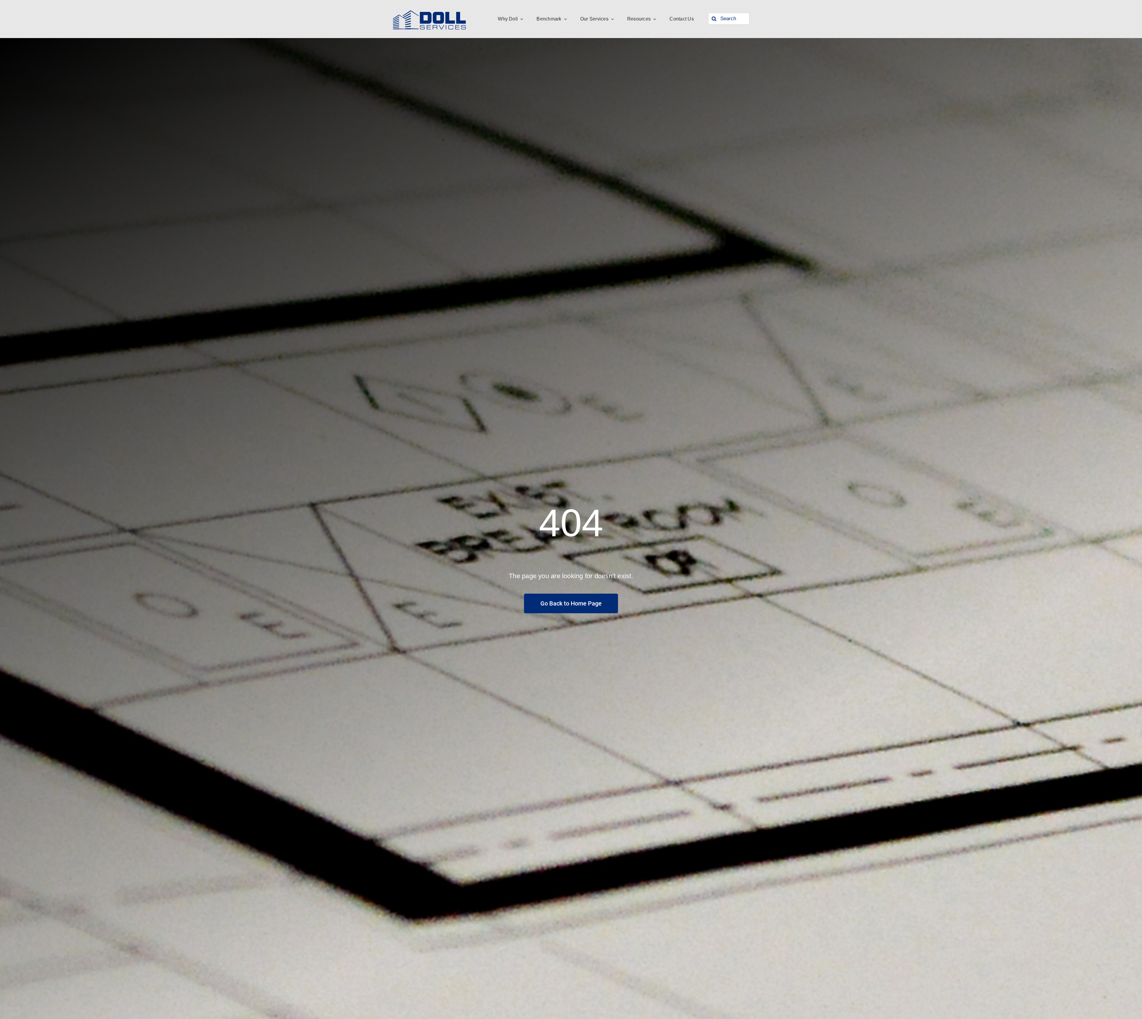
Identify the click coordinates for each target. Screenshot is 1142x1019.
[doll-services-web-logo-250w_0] (430, 11)
